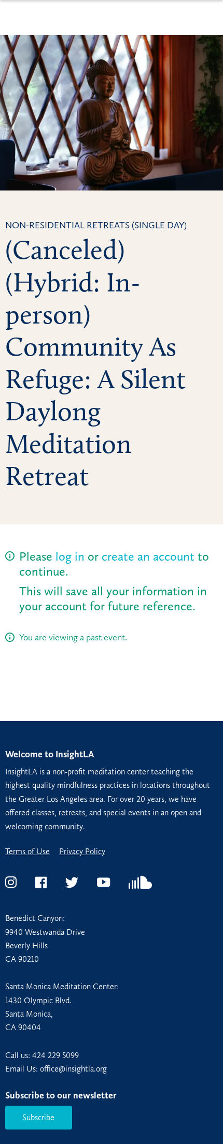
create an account (148, 556)
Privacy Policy (82, 851)
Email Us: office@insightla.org (56, 1069)
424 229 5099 (55, 1055)
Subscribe (38, 1117)
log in (70, 556)
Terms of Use (27, 851)
